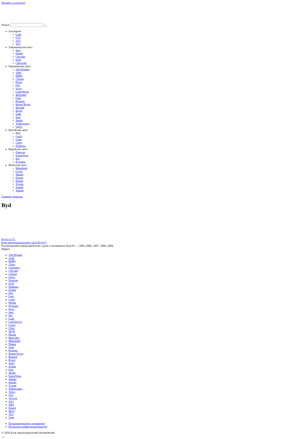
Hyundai (20, 161)
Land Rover (22, 91)
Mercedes (21, 94)
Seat (18, 117)
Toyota (19, 184)
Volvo (19, 126)
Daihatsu (21, 145)
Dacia (19, 82)
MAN (11, 331)
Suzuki (19, 187)
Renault (20, 107)
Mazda (19, 174)
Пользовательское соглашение (26, 423)
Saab (18, 114)
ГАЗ (18, 37)
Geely (19, 136)
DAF (11, 283)
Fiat (18, 85)
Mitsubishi (21, 168)
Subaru (20, 190)
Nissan (19, 177)
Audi (18, 72)
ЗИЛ (11, 404)
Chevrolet (21, 63)
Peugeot (20, 101)
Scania (12, 366)
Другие (12, 398)
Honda (19, 181)
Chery (19, 142)
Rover (19, 110)
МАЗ (11, 411)
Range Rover (23, 104)
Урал (11, 417)
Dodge (19, 53)
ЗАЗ (18, 40)
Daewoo (20, 152)
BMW (19, 75)
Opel (18, 98)
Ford (18, 59)
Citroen (20, 79)
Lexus (19, 171)
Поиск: (6, 24)
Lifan (19, 139)
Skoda (19, 120)
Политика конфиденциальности (27, 426)
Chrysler (20, 56)
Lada (18, 34)
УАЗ (18, 43)
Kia (18, 158)
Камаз (12, 407)
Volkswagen (22, 123)
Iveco (19, 88)
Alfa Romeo (22, 69)
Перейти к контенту (13, 2)
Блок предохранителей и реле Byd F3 (24, 242)
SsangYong (22, 155)
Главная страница (12, 196)
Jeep (18, 50)
